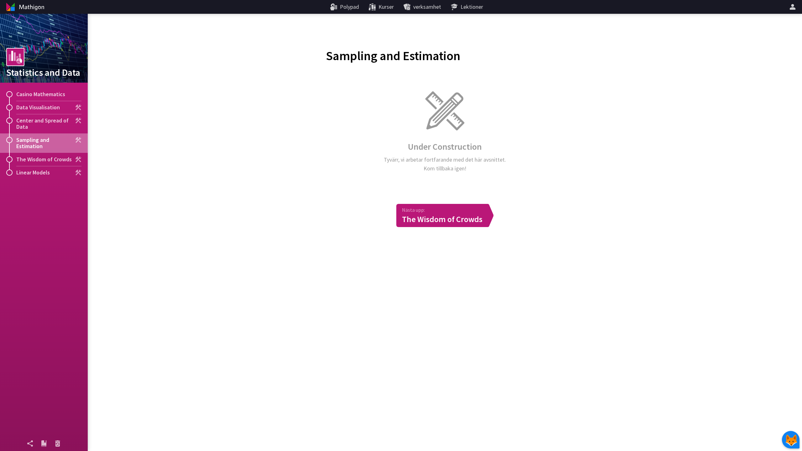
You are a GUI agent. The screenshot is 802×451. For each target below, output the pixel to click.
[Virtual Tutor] (790, 439)
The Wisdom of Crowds (44, 159)
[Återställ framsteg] (58, 443)
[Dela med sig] (30, 443)
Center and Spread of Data (42, 123)
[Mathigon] (24, 7)
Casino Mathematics (40, 94)
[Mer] (793, 7)
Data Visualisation (38, 107)
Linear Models (33, 172)
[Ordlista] (44, 443)
